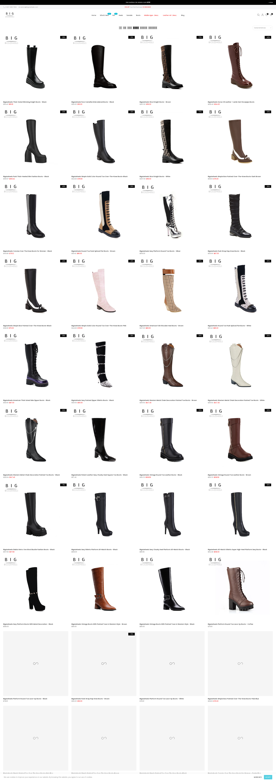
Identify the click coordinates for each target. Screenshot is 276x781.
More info (258, 777)
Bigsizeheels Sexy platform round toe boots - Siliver (160, 251)
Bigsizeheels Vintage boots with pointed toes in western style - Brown (99, 624)
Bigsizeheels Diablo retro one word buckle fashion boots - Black (29, 549)
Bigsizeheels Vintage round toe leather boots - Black (161, 475)
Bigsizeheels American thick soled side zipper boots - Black (26, 400)
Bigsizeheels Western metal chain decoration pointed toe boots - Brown (168, 400)
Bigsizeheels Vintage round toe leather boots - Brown (229, 475)
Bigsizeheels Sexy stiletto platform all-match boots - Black (94, 549)
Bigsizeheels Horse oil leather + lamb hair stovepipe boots (231, 102)
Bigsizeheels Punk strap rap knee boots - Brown (90, 699)
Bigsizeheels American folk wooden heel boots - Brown (161, 326)
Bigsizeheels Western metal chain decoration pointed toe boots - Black (31, 475)
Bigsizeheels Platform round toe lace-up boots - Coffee (230, 624)
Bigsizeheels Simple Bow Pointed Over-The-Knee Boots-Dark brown (234, 176)
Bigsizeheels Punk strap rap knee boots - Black (226, 251)
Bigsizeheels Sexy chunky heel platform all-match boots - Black (165, 549)
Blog (182, 15)
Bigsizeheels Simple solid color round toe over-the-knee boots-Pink (98, 326)
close (271, 2)
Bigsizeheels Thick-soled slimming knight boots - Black (24, 102)
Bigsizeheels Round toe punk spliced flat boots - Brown (93, 251)
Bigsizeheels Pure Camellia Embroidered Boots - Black (92, 102)
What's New (105, 14)
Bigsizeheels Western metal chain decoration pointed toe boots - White (236, 400)
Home (94, 15)
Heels (121, 15)
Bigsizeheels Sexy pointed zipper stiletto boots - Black (92, 400)
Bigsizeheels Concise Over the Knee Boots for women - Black (27, 251)
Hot (114, 14)
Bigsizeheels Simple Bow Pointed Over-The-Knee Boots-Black (27, 326)
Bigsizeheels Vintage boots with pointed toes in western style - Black (167, 624)
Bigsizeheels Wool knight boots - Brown (155, 102)
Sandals (129, 15)
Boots (138, 15)
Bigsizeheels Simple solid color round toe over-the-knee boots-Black (99, 176)
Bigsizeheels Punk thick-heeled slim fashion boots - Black (26, 176)
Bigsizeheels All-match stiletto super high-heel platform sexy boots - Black (237, 549)
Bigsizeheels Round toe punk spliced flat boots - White (229, 326)
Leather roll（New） (170, 15)
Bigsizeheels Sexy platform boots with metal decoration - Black (28, 624)
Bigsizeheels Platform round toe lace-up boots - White (162, 699)
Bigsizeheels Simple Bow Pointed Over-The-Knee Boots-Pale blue (233, 699)
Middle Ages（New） (151, 15)
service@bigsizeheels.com (29, 7)
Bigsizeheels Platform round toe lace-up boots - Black (25, 699)
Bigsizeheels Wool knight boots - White (155, 176)
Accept (268, 777)
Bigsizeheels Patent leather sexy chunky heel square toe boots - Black (99, 475)
